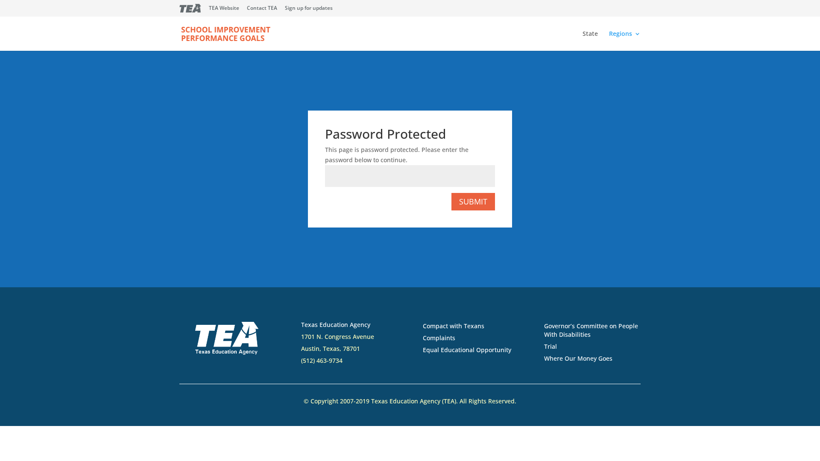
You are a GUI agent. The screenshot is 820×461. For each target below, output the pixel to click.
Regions (620, 34)
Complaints (439, 338)
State (590, 34)
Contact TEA (262, 9)
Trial (550, 346)
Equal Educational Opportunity (467, 350)
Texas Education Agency (335, 325)
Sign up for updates (309, 9)
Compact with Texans (453, 326)
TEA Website (224, 9)
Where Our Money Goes (578, 358)
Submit (473, 201)
